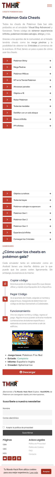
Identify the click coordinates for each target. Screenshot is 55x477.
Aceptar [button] (46, 471)
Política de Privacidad (37, 443)
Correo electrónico (11, 418)
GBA (5, 444)
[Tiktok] (14, 458)
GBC (5, 449)
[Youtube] (5, 458)
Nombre (6, 408)
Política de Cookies (36, 447)
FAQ (30, 450)
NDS (4, 453)
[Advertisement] (27, 159)
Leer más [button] (34, 472)
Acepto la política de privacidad (19, 427)
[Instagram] (10, 458)
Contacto (32, 454)
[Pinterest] (19, 458)
